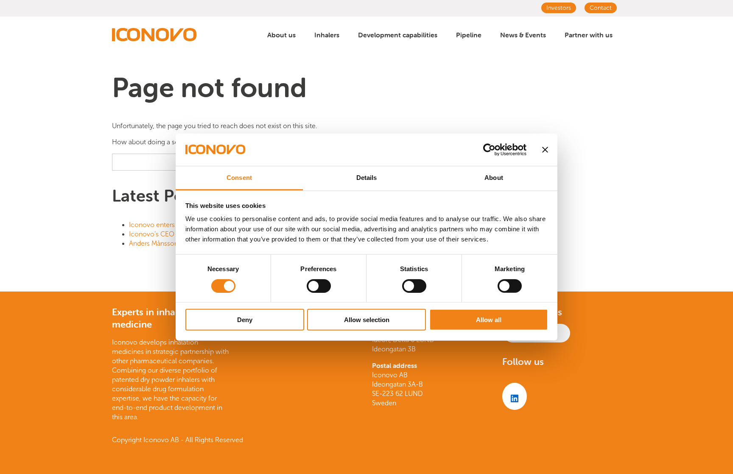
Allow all (488, 319)
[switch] (319, 285)
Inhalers (326, 35)
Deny (244, 319)
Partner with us (589, 35)
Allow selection (366, 319)
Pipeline (468, 35)
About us (281, 35)
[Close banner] (545, 150)
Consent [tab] (239, 177)
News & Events (523, 35)
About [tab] (493, 177)
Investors (558, 8)
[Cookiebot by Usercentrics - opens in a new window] (489, 149)
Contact (601, 8)
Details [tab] (366, 177)
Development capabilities (397, 35)
